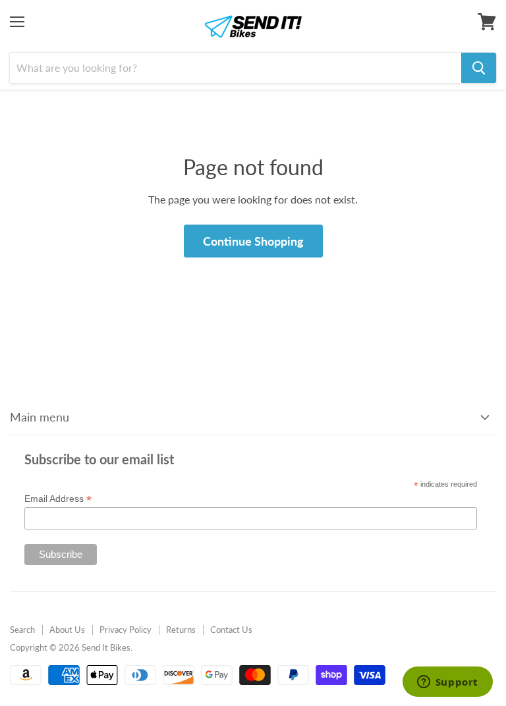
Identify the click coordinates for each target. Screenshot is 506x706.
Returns (181, 629)
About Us (67, 629)
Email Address (58, 499)
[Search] (478, 68)
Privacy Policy (125, 629)
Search (22, 629)
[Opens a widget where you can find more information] (447, 682)
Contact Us (231, 629)
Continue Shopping (253, 241)
